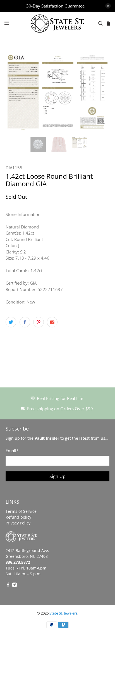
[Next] (100, 91)
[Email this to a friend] (52, 322)
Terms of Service (21, 511)
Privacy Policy (18, 523)
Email (12, 450)
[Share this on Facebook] (25, 322)
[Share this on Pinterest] (38, 322)
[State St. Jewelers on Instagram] (14, 585)
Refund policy (18, 517)
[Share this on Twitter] (11, 322)
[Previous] (14, 91)
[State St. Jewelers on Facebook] (8, 585)
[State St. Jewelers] (57, 23)
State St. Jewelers (63, 613)
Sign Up (57, 476)
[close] (108, 6)
